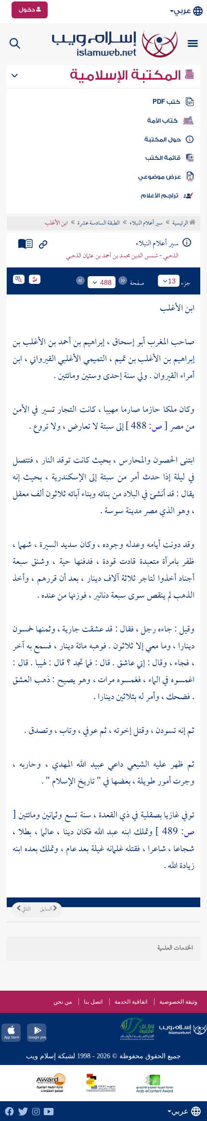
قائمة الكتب (163, 157)
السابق (46, 909)
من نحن (62, 1001)
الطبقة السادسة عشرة (99, 223)
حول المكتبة (162, 139)
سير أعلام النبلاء (146, 223)
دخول (27, 9)
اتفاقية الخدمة (131, 1001)
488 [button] (106, 282)
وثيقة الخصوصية (178, 1001)
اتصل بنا (93, 1001)
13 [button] (172, 281)
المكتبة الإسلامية (127, 75)
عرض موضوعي (159, 176)
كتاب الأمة (162, 120)
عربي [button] (182, 11)
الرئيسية (180, 223)
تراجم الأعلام (159, 195)
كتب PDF (166, 101)
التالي (25, 909)
